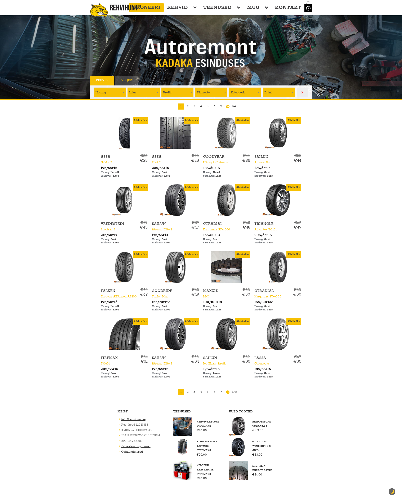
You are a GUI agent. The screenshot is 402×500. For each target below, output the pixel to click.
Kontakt (288, 7)
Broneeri (146, 7)
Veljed (126, 80)
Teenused (217, 7)
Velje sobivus (157, 80)
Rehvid (177, 7)
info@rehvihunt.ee (133, 419)
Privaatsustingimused (136, 446)
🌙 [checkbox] (392, 492)
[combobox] (110, 92)
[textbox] (110, 92)
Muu (253, 7)
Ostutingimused (132, 452)
